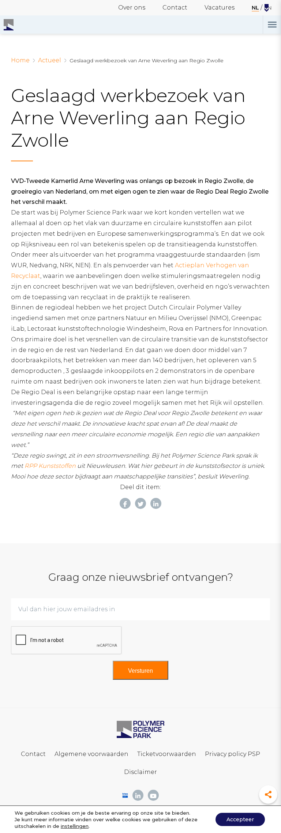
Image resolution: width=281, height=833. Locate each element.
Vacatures (220, 7)
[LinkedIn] (155, 503)
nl (255, 7)
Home (20, 60)
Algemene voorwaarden (91, 754)
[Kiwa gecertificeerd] (125, 795)
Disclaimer (140, 771)
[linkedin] (137, 795)
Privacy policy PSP (232, 754)
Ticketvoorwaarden (166, 754)
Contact (174, 7)
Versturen (140, 671)
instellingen (75, 826)
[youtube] (153, 795)
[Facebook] (125, 503)
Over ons (131, 7)
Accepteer (240, 819)
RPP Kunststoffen (50, 465)
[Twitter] (140, 503)
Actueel (49, 60)
